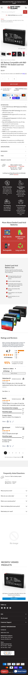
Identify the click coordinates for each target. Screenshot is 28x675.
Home (2, 19)
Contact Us (3, 629)
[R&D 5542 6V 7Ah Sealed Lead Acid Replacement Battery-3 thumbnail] (14, 54)
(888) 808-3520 (12, 166)
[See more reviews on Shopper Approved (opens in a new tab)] (13, 421)
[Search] (25, 12)
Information (4, 105)
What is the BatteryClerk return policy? (10, 506)
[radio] (20, 350)
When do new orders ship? (7, 496)
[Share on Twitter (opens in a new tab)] (10, 421)
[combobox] (12, 12)
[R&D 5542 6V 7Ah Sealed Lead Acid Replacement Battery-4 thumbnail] (19, 54)
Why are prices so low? (6, 490)
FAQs (2, 155)
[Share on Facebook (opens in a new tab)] (8, 421)
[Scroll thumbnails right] (26, 54)
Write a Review (14, 373)
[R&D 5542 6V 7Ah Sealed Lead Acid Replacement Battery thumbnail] (3, 54)
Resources (4, 151)
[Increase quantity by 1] (14, 79)
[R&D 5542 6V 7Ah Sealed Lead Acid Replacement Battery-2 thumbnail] (8, 54)
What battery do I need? (7, 511)
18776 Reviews (9, 357)
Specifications (5, 146)
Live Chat (22, 166)
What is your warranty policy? (8, 501)
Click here (16, 174)
